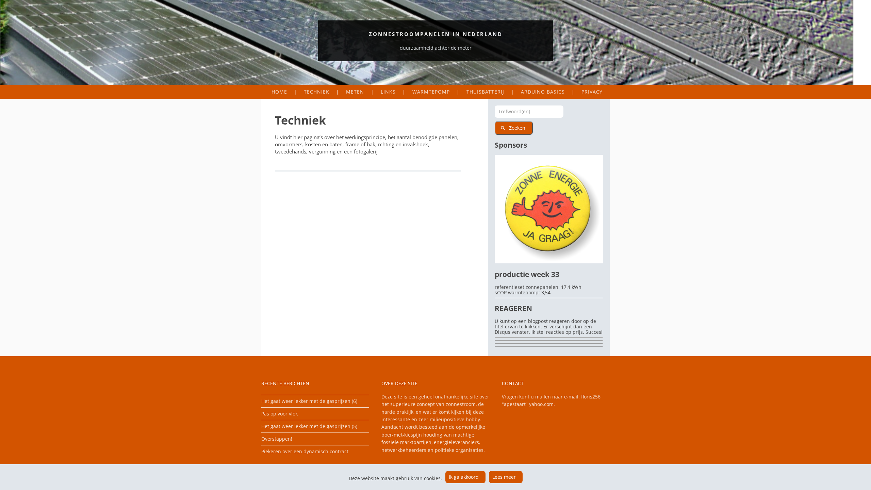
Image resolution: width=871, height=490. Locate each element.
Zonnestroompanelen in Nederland (436, 34)
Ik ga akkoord (464, 477)
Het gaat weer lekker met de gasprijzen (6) (309, 401)
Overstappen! (276, 439)
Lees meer (504, 477)
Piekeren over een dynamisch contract (304, 451)
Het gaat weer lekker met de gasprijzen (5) (309, 426)
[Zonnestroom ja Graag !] (549, 261)
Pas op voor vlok (279, 413)
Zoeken (517, 128)
